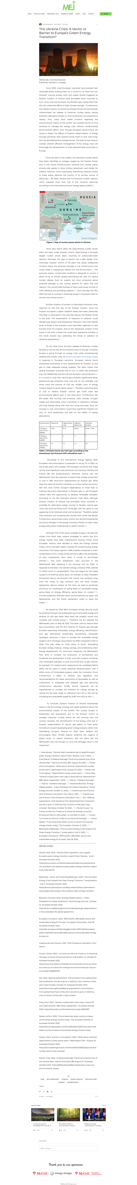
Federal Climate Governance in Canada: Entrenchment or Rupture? (93, 1125)
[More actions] (97, 24)
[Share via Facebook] (40, 1091)
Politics (41, 1086)
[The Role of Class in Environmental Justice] (68, 1114)
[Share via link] (51, 1091)
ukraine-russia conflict (91, 1079)
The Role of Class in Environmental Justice (67, 1125)
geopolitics (62, 1082)
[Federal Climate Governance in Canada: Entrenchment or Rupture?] (94, 1114)
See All (104, 1105)
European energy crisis (77, 1079)
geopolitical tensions (72, 1082)
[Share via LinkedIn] (47, 1091)
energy (42, 1079)
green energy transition (53, 1079)
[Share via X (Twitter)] (44, 1091)
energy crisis (65, 1079)
